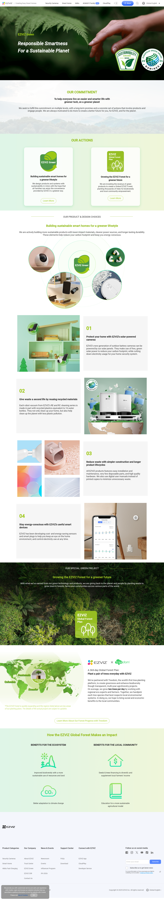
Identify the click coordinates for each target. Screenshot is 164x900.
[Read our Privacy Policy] (160, 871)
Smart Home (66, 3)
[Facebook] (127, 852)
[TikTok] (147, 852)
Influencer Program (48, 868)
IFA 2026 (44, 873)
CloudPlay (106, 3)
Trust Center (28, 863)
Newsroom (45, 859)
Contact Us (28, 878)
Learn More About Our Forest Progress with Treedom (82, 720)
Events (43, 863)
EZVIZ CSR (28, 873)
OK (34, 895)
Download (64, 863)
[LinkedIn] (152, 852)
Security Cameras (51, 3)
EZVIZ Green (28, 868)
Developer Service (85, 868)
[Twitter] (137, 852)
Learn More (48, 200)
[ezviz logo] (7, 3)
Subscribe (155, 862)
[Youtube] (142, 852)
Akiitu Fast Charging (10, 868)
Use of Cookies (23, 895)
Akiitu (77, 3)
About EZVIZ (28, 859)
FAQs (62, 859)
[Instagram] (132, 852)
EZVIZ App (82, 859)
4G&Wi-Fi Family (91, 3)
